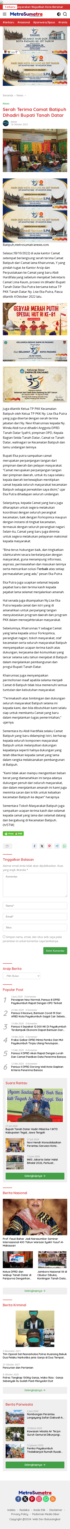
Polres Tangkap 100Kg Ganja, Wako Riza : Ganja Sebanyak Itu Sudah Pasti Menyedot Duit (33, 1379)
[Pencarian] (65, 14)
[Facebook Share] (34, 846)
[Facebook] (18, 1499)
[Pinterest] (32, 1499)
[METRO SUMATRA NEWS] (26, 14)
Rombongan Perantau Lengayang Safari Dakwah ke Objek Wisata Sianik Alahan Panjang (45, 1416)
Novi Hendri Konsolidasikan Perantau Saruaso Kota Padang (44, 1144)
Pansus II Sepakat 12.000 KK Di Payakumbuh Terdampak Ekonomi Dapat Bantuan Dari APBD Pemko (38, 1028)
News (6, 103)
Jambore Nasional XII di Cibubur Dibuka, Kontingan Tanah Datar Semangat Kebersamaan (52, 1275)
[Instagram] (39, 1499)
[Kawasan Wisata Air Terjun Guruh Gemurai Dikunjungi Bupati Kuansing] (15, 1434)
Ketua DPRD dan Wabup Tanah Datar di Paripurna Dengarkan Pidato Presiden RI (17, 1275)
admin (14, 121)
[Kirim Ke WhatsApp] (64, 846)
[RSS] (53, 1499)
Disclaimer (55, 1510)
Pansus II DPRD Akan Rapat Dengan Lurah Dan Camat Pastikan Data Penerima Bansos (38, 1055)
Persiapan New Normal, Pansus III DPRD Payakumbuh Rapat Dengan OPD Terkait (36, 1001)
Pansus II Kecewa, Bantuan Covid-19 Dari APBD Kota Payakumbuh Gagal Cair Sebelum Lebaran (39, 1014)
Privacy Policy (19, 1514)
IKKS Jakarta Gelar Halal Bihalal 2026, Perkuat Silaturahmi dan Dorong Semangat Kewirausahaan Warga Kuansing (43, 1161)
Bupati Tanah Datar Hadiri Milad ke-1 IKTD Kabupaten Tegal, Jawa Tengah (32, 1130)
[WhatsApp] (46, 1499)
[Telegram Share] (57, 846)
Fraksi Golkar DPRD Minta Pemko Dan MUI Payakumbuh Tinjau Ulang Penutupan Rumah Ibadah (37, 1041)
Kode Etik (39, 1510)
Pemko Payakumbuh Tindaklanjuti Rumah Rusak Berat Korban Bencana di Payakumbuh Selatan (44, 1450)
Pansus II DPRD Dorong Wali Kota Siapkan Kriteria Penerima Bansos (37, 1068)
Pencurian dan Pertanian (18, 1367)
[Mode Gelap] (59, 14)
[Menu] (5, 14)
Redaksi (24, 1510)
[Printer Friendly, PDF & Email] (13, 833)
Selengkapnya (33, 1176)
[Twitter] (25, 1499)
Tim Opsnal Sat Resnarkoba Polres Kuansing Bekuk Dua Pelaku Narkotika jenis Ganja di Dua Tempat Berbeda (35, 1355)
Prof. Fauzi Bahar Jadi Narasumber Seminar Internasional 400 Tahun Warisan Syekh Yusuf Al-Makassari (33, 1242)
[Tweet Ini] (42, 846)
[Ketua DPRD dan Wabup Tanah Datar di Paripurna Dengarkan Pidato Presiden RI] (18, 1259)
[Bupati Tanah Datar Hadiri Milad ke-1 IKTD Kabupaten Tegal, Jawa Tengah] (35, 1105)
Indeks (11, 1510)
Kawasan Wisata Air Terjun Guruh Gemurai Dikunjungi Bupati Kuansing (43, 1433)
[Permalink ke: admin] (6, 123)
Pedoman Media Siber (46, 1514)
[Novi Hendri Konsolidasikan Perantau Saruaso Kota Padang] (15, 1145)
